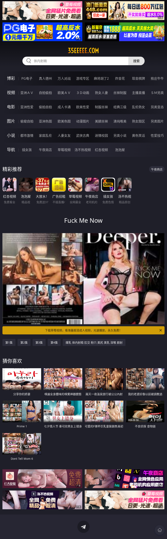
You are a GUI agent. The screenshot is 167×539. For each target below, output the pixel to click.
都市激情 (26, 135)
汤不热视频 (83, 150)
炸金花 (120, 78)
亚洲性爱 (26, 107)
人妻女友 (64, 135)
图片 (11, 121)
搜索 (136, 61)
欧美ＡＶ (64, 92)
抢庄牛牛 (157, 78)
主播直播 (138, 92)
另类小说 (119, 135)
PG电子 (26, 78)
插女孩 (27, 150)
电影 (11, 107)
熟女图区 (138, 121)
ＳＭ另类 (157, 92)
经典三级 (119, 107)
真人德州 (45, 78)
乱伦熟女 (138, 107)
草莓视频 (64, 150)
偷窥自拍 (26, 121)
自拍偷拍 (45, 92)
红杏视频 (101, 150)
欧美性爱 (82, 107)
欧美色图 (64, 121)
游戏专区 (82, 78)
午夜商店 (45, 150)
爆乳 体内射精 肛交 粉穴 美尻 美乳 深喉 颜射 (94, 342)
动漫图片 (82, 121)
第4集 (54, 342)
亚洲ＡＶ (26, 92)
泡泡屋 (120, 150)
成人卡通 (64, 107)
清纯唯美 (119, 121)
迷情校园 (101, 135)
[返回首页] (160, 530)
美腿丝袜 (101, 121)
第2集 (24, 342)
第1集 (9, 342)
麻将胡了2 (101, 78)
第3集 (39, 342)
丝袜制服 (119, 92)
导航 (11, 149)
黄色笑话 (138, 135)
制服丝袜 (101, 107)
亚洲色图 (45, 121)
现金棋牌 (138, 78)
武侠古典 (82, 135)
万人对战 (64, 78)
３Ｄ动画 (82, 92)
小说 (11, 135)
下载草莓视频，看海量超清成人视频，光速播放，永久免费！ (83, 330)
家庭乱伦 (45, 135)
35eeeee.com (83, 50)
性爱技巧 (157, 135)
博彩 (11, 78)
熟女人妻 (101, 92)
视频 (11, 92)
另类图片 (157, 121)
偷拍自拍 (45, 107)
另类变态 (157, 107)
